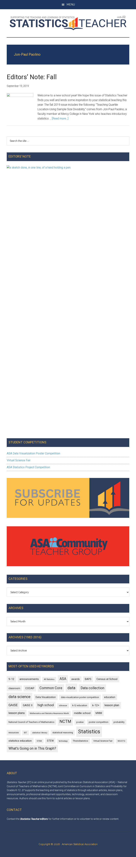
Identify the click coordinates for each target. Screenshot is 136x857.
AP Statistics (49, 679)
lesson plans (16, 713)
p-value (80, 722)
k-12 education (79, 705)
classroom (14, 688)
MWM (99, 713)
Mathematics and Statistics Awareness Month (49, 713)
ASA (63, 679)
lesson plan (111, 705)
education (109, 697)
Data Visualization (46, 697)
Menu (71, 4)
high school (46, 705)
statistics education (20, 740)
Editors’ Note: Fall (32, 77)
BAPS (88, 679)
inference (63, 705)
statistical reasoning (62, 732)
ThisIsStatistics (80, 741)
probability (119, 722)
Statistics (89, 732)
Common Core (50, 688)
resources (13, 732)
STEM (39, 741)
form (49, 798)
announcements (29, 679)
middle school (82, 713)
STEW (50, 740)
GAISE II (27, 705)
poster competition (98, 722)
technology (63, 741)
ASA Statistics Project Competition (28, 467)
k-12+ (95, 705)
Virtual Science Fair (18, 460)
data (71, 687)
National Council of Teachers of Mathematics (31, 722)
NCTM (65, 721)
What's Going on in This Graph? (32, 748)
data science (19, 696)
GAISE (13, 705)
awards (75, 679)
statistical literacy (39, 733)
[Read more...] (60, 118)
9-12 (11, 679)
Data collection (92, 688)
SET (25, 733)
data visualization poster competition (80, 697)
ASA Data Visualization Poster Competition (33, 453)
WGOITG (121, 741)
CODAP (29, 688)
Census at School (107, 679)
